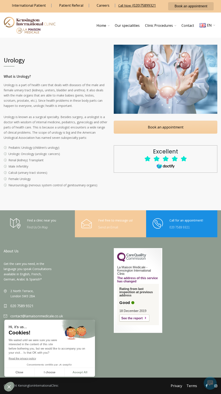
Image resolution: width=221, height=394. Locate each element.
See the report (132, 318)
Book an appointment (191, 6)
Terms (191, 385)
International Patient (29, 5)
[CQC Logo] (131, 260)
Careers (103, 5)
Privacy (176, 385)
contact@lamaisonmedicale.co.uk (36, 316)
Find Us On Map (37, 227)
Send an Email (108, 227)
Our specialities (127, 25)
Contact (188, 25)
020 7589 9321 (179, 227)
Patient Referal (71, 5)
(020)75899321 (144, 5)
